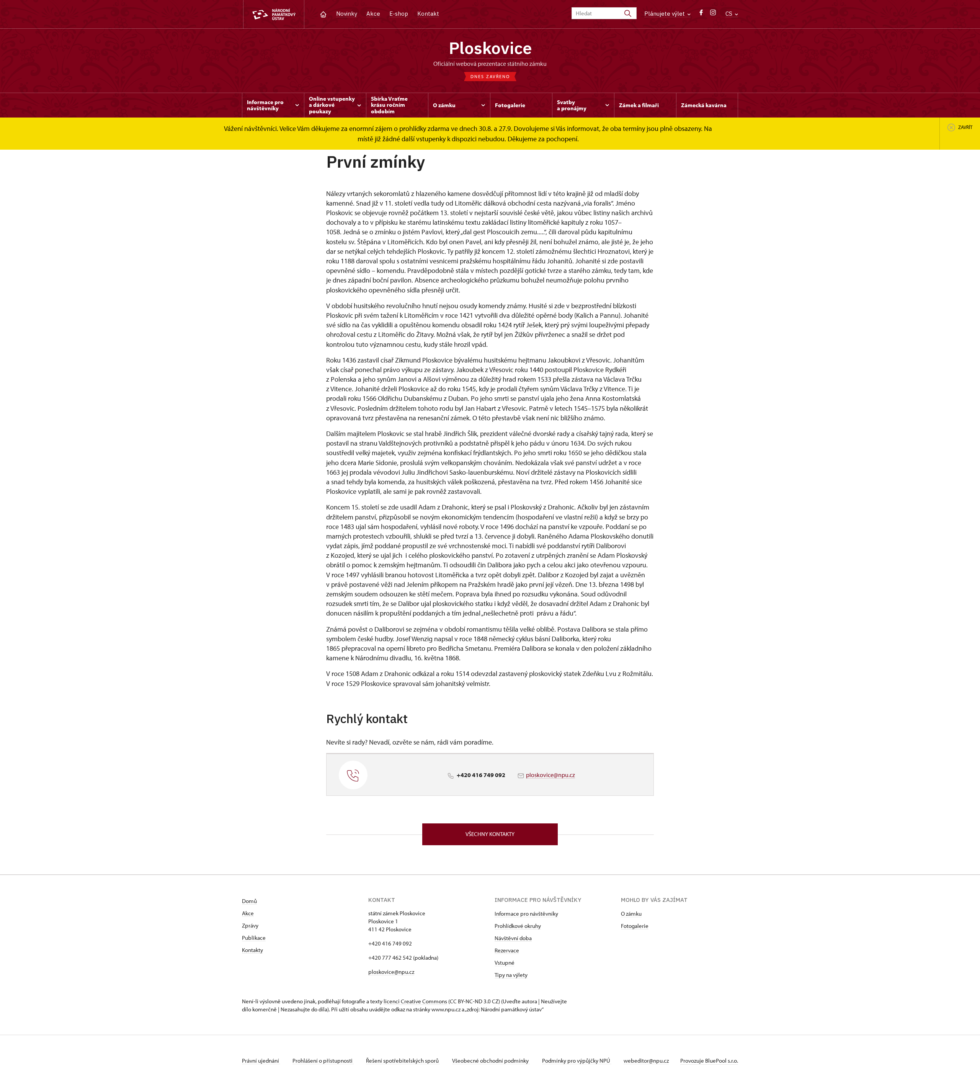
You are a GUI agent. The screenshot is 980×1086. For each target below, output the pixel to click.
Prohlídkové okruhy (518, 925)
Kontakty (252, 950)
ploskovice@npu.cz (550, 775)
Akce (373, 13)
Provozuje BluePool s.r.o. (709, 1060)
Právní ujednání (261, 1060)
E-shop (398, 13)
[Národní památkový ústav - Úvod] (273, 14)
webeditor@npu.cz (646, 1060)
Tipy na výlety (511, 974)
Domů (249, 901)
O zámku (631, 913)
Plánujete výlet (665, 13)
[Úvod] (323, 13)
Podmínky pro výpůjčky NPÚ (576, 1060)
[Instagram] (713, 14)
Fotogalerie (634, 925)
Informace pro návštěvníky (526, 913)
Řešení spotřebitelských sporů (403, 1060)
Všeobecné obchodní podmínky (491, 1060)
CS (729, 13)
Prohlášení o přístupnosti (323, 1060)
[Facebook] (701, 14)
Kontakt (428, 13)
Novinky (346, 13)
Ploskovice (490, 48)
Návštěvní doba (513, 938)
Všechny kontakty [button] (490, 834)
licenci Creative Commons (415, 1001)
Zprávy (250, 925)
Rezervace (507, 950)
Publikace (254, 937)
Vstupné (504, 962)
